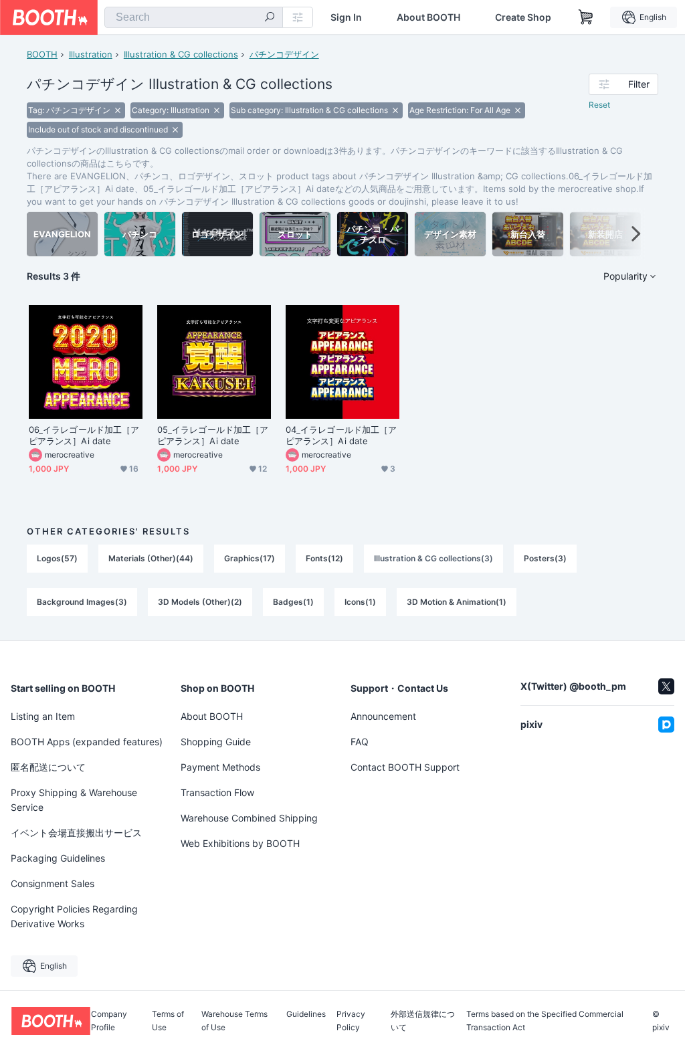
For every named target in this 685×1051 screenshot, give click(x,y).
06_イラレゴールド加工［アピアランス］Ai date (84, 435)
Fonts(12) (324, 558)
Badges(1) (293, 602)
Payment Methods (220, 767)
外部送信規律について (423, 1021)
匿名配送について (48, 767)
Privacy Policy (350, 1021)
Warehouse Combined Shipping (249, 818)
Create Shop (523, 17)
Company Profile (109, 1021)
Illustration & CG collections (181, 54)
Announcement (383, 716)
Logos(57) (57, 558)
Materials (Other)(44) (150, 558)
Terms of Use (168, 1021)
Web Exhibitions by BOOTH (240, 843)
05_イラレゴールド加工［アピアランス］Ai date (212, 435)
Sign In (346, 17)
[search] (270, 18)
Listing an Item (43, 716)
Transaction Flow (217, 792)
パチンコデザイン (284, 54)
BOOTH (42, 54)
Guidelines (306, 1014)
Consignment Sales (52, 883)
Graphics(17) (249, 558)
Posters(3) (545, 558)
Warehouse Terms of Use (234, 1021)
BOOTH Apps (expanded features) (87, 741)
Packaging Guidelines (58, 858)
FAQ (360, 741)
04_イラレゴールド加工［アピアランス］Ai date (341, 435)
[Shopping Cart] (586, 17)
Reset (599, 105)
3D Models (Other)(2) (200, 602)
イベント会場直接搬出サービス (76, 832)
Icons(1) (360, 602)
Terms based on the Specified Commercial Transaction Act (544, 1021)
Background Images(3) (82, 602)
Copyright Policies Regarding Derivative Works (74, 916)
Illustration (90, 54)
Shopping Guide (216, 741)
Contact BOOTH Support (405, 767)
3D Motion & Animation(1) (456, 602)
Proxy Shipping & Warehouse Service (74, 800)
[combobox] (193, 17)
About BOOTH (428, 17)
